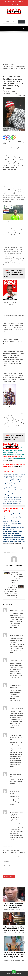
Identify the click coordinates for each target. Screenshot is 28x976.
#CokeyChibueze (18, 548)
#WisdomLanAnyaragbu (9, 552)
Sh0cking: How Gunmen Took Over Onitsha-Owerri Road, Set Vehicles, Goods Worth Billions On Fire (10, 591)
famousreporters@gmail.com (11, 456)
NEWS (8, 74)
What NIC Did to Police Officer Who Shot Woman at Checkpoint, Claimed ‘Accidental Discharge (14, 928)
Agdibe (12, 660)
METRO (4, 74)
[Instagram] (7, 137)
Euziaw (12, 610)
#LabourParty (16, 550)
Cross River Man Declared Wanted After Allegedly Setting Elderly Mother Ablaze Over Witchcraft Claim (14, 955)
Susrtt (11, 635)
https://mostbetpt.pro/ (17, 619)
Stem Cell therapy (15, 792)
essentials (13, 774)
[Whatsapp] (12, 137)
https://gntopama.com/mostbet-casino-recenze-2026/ (17, 646)
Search (5, 19)
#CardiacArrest (7, 548)
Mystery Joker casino (16, 813)
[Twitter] (9, 137)
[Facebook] (4, 137)
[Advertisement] (14, 47)
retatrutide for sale (15, 685)
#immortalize (7, 550)
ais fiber (12, 708)
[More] (14, 137)
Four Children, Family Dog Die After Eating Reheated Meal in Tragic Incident (14, 905)
